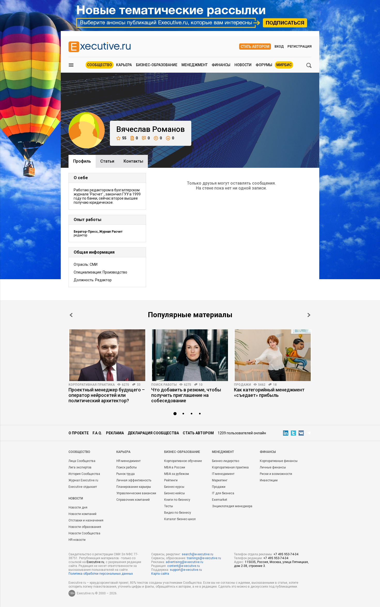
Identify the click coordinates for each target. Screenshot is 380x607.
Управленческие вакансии (136, 493)
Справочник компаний (133, 500)
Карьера (124, 65)
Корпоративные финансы (279, 461)
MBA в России (174, 467)
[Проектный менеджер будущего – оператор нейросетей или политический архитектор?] (107, 355)
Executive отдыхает (83, 487)
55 (124, 138)
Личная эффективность (133, 480)
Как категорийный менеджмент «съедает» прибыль (269, 392)
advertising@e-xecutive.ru (184, 562)
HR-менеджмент (128, 461)
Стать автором (255, 46)
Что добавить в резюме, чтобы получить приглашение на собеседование (186, 395)
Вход (279, 46)
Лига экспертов (80, 467)
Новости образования (85, 527)
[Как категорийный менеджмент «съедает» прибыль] (272, 355)
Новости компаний (82, 514)
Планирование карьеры (133, 487)
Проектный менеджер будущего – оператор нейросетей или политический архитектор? (107, 395)
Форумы (264, 65)
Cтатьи (107, 161)
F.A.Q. (97, 433)
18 (275, 384)
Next (308, 315)
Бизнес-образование (156, 65)
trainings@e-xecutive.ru (204, 558)
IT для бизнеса (223, 493)
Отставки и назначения (86, 520)
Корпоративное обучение (183, 461)
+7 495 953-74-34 (285, 554)
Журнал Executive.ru (83, 480)
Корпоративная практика (92, 384)
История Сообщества (84, 474)
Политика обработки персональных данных (101, 573)
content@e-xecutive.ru (183, 566)
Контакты (133, 161)
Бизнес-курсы (174, 487)
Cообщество (79, 452)
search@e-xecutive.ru (197, 554)
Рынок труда (125, 474)
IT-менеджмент (223, 474)
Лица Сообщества (82, 461)
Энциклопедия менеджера (232, 506)
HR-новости (77, 540)
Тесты (168, 506)
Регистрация (299, 46)
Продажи (242, 384)
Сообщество (99, 65)
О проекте (79, 433)
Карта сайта (160, 573)
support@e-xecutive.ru (186, 570)
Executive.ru (95, 562)
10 (200, 384)
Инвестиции (269, 480)
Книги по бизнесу (177, 500)
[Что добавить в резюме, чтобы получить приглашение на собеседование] (190, 355)
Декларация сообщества (153, 433)
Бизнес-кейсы (174, 493)
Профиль (82, 161)
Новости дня (78, 507)
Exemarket (219, 500)
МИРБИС (284, 65)
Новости (243, 65)
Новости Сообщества (84, 533)
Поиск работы (164, 384)
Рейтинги (171, 480)
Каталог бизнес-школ (180, 519)
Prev (71, 315)
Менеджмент (194, 65)
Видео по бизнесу (177, 512)
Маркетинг (219, 480)
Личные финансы (273, 467)
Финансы (221, 65)
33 (138, 384)
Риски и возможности (276, 474)
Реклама (115, 433)
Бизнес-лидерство (225, 461)
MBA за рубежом (176, 474)
